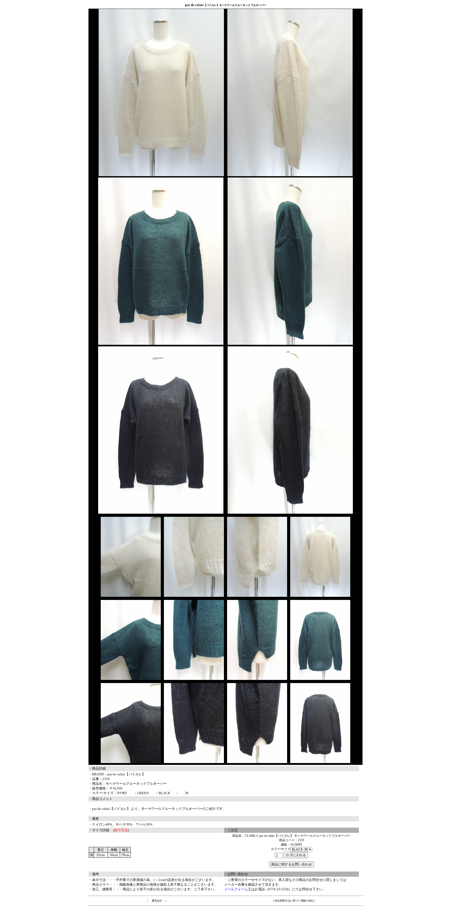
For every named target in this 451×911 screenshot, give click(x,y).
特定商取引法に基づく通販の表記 (294, 900)
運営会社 (157, 900)
